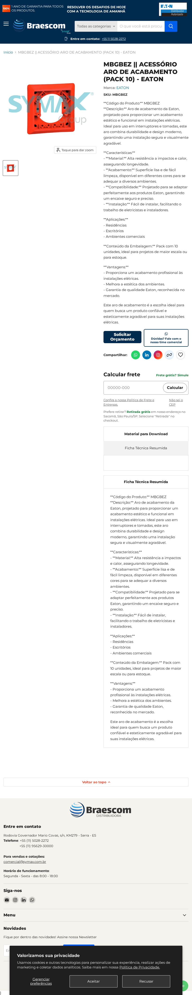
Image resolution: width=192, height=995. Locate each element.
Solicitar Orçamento (122, 337)
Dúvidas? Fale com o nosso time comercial (166, 340)
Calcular (175, 387)
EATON (122, 87)
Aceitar (93, 981)
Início (8, 52)
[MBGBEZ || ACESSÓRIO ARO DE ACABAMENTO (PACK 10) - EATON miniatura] (10, 168)
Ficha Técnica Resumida (146, 448)
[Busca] (171, 26)
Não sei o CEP (176, 402)
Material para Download (146, 434)
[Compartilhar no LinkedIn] (146, 354)
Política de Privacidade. (139, 967)
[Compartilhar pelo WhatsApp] (135, 354)
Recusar (146, 981)
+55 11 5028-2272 (114, 39)
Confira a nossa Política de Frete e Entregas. (128, 402)
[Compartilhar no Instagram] (158, 354)
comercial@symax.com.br (25, 862)
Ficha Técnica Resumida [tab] (146, 482)
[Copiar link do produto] (169, 354)
